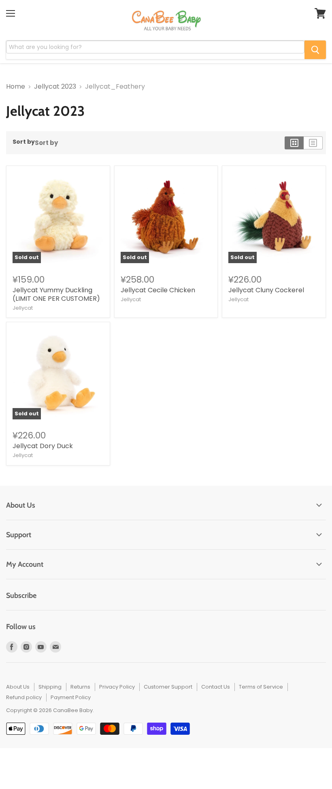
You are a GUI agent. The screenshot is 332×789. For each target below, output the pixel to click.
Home (15, 87)
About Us (18, 687)
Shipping (50, 687)
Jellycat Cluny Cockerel (266, 290)
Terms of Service (261, 687)
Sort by (24, 142)
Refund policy (24, 697)
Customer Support (168, 687)
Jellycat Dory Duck (43, 446)
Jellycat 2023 (55, 87)
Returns (80, 687)
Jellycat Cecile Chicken (158, 290)
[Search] (315, 49)
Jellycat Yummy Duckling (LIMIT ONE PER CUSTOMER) (56, 294)
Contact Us (215, 687)
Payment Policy (71, 697)
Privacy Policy (117, 687)
